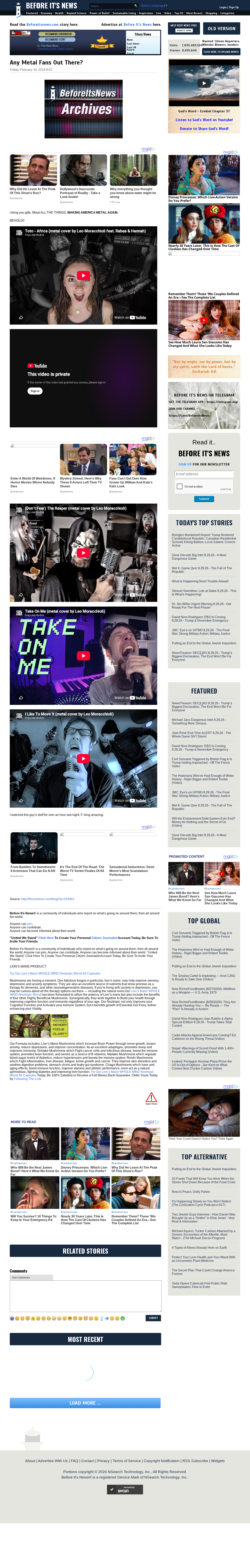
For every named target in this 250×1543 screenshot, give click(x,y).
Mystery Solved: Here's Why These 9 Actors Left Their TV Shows (81, 482)
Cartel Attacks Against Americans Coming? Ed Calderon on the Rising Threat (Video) (204, 1037)
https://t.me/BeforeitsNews (189, 416)
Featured (32, 13)
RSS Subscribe (195, 1461)
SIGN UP (185, 464)
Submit (204, 499)
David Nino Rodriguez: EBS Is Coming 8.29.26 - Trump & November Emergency (200, 618)
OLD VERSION (222, 28)
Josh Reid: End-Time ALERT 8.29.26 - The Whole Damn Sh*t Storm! (201, 734)
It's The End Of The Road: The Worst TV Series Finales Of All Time (82, 870)
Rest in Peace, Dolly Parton (191, 1191)
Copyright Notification (161, 1461)
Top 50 (178, 13)
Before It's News (51, 5)
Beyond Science (77, 13)
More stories (66, 48)
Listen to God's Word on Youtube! (204, 120)
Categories (227, 13)
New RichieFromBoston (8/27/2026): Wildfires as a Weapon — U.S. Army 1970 (203, 990)
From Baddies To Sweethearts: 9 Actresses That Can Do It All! (33, 869)
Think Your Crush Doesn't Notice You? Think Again (200, 1138)
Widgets (218, 1461)
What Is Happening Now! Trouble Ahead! (200, 581)
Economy (46, 13)
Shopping (211, 13)
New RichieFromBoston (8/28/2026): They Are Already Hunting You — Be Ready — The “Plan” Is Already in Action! (204, 1005)
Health (59, 13)
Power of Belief (100, 13)
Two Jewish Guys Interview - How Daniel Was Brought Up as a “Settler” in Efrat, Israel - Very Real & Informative (203, 1218)
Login (223, 7)
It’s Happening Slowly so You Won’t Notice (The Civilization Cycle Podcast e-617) (201, 1203)
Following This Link (27, 1078)
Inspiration (146, 13)
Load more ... (85, 1403)
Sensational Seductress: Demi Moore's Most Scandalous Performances (131, 870)
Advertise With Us (53, 1461)
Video (167, 13)
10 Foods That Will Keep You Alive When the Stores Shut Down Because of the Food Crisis (203, 1180)
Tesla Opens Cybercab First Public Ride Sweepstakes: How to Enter (199, 1285)
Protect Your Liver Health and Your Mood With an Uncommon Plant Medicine (203, 1259)
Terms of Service (127, 1461)
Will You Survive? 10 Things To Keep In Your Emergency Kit (33, 1218)
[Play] (204, 83)
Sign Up (234, 7)
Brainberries (17, 491)
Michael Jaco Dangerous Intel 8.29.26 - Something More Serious (199, 721)
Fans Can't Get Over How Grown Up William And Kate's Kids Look (131, 482)
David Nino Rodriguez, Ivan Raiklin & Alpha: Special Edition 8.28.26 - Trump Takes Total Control (202, 1022)
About (30, 1461)
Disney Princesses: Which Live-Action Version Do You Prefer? (84, 1169)
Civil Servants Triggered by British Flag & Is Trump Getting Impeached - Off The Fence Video (202, 762)
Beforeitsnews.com (42, 24)
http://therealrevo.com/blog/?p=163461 (47, 899)
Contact (87, 1461)
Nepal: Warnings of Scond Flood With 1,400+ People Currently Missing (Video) (203, 1050)
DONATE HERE (184, 30)
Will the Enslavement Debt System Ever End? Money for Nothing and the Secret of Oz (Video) (203, 822)
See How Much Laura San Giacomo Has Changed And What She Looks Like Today (200, 344)
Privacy (103, 1461)
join (29, 923)
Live (158, 13)
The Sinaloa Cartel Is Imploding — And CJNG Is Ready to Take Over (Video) (203, 977)
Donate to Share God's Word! (204, 128)
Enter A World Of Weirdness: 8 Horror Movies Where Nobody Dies (33, 482)
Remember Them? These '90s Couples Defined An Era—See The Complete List (134, 1220)
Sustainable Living (124, 13)
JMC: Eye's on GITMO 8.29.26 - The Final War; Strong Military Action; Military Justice (201, 631)
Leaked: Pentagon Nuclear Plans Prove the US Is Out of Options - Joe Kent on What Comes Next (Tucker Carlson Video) (202, 1065)
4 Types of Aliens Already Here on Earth (199, 1247)
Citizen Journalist (104, 938)
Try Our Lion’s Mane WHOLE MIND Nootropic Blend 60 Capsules (55, 973)
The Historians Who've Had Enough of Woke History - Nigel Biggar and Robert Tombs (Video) (203, 779)
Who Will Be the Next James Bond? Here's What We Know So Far (35, 1171)
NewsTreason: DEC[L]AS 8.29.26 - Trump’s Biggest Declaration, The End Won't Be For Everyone (202, 656)
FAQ (74, 1461)
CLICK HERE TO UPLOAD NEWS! (221, 52)
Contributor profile (47, 48)
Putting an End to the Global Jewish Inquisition (204, 643)
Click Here (46, 938)
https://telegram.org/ (222, 402)
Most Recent (194, 13)
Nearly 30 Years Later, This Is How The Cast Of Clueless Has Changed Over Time (83, 1220)
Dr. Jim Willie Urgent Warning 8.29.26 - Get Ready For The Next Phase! (201, 605)
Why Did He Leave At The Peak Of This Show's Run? (134, 1169)
